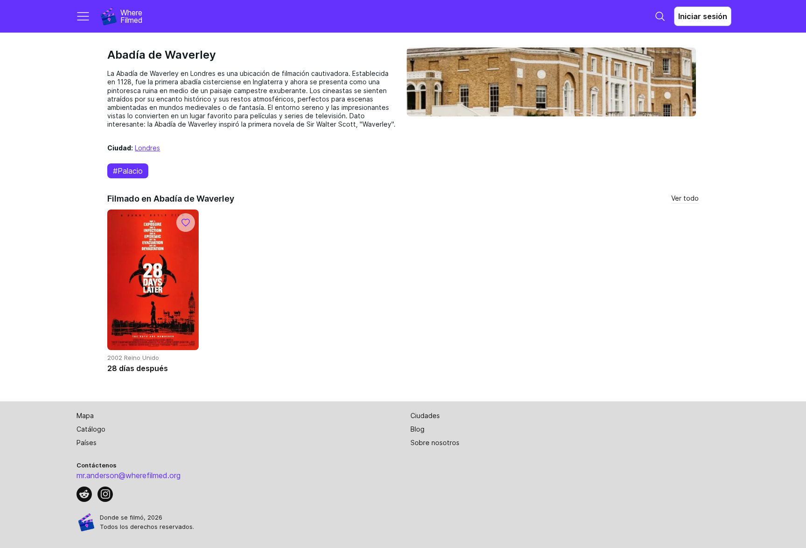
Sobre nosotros (434, 443)
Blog (417, 429)
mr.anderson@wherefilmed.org (128, 475)
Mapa (85, 415)
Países (86, 443)
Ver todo (685, 198)
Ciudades (425, 415)
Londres (147, 148)
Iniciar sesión (702, 16)
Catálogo (90, 429)
